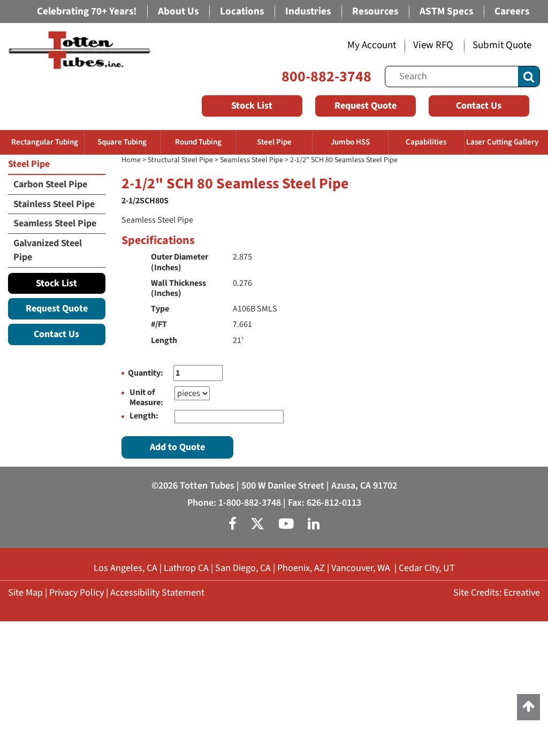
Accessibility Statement (157, 592)
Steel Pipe (274, 142)
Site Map (25, 592)
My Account (371, 45)
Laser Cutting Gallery (502, 142)
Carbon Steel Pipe (50, 184)
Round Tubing (198, 142)
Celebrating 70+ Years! (86, 11)
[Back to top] (528, 707)
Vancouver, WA (360, 568)
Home (131, 160)
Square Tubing (122, 142)
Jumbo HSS (350, 142)
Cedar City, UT (427, 568)
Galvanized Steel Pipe (47, 250)
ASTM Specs (446, 11)
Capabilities (426, 142)
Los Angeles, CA (125, 568)
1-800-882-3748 (249, 502)
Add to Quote (177, 447)
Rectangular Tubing (44, 142)
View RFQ (433, 45)
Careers (511, 11)
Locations (242, 11)
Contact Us (478, 105)
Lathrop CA (186, 568)
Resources (375, 11)
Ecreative (522, 592)
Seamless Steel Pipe (251, 160)
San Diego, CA (243, 568)
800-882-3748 (326, 76)
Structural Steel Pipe (180, 160)
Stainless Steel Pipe (54, 204)
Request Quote (365, 105)
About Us (178, 11)
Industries (308, 11)
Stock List (251, 105)
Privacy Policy (76, 592)
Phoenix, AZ (301, 568)
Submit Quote (502, 45)
